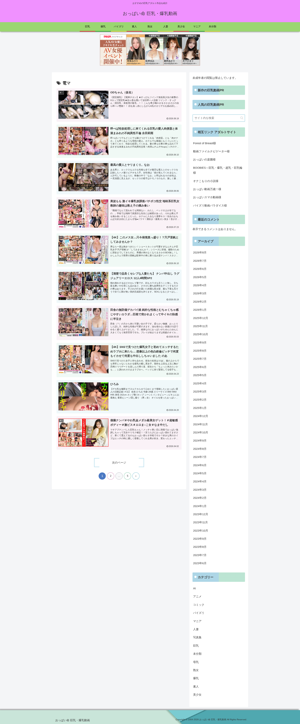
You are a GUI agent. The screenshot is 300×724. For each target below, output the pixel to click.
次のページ (119, 462)
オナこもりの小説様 (205, 181)
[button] (242, 118)
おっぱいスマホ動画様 (207, 197)
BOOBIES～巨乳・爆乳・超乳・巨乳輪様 (217, 170)
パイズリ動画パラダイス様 (210, 205)
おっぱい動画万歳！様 (207, 189)
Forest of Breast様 (204, 143)
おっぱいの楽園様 (204, 159)
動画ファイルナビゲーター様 (211, 151)
